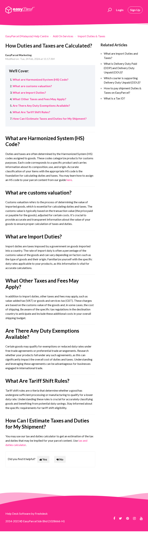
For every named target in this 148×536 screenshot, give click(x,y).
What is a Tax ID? (114, 98)
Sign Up (135, 10)
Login (119, 10)
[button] (109, 10)
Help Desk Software (18, 513)
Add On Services (63, 36)
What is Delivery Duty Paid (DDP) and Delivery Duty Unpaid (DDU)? (120, 68)
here (69, 179)
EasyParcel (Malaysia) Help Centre (27, 36)
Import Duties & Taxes (91, 36)
